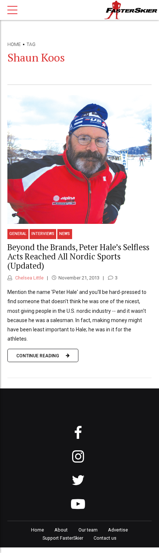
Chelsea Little (29, 278)
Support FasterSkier (63, 538)
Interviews (42, 234)
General (18, 234)
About (61, 530)
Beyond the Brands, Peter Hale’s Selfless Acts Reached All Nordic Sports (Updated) (78, 256)
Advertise (118, 530)
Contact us (105, 538)
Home (14, 44)
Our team (88, 530)
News (64, 234)
